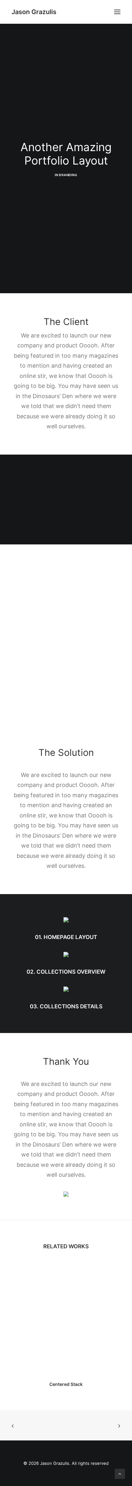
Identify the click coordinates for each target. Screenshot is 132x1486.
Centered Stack (66, 1384)
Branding (68, 175)
